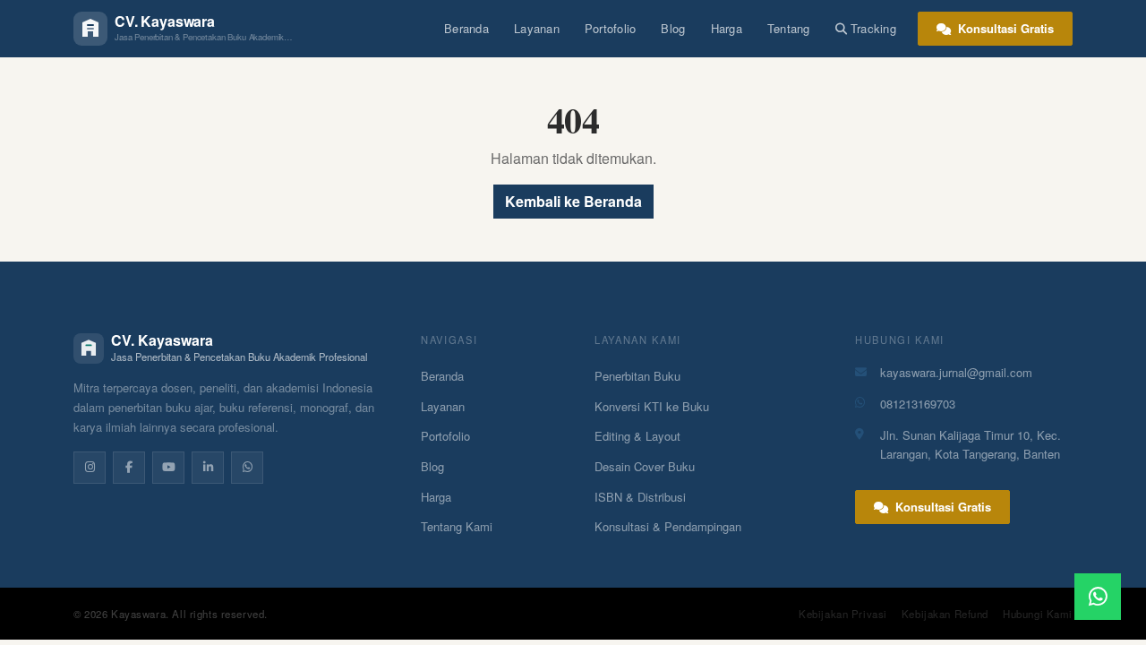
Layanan (537, 28)
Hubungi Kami (1038, 613)
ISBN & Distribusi (640, 496)
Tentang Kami (456, 526)
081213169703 (917, 403)
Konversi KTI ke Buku (651, 406)
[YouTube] (168, 468)
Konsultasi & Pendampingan (667, 526)
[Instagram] (89, 468)
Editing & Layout (637, 435)
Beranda (466, 28)
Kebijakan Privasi (843, 613)
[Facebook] (129, 468)
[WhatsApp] (247, 468)
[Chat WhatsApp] (1097, 596)
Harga (726, 28)
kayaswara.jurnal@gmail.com (956, 372)
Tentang (788, 28)
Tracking (873, 28)
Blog (673, 28)
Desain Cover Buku (644, 466)
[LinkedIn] (208, 468)
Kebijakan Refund (945, 613)
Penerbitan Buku (637, 375)
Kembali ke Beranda (573, 201)
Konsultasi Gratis (1004, 28)
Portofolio (611, 28)
